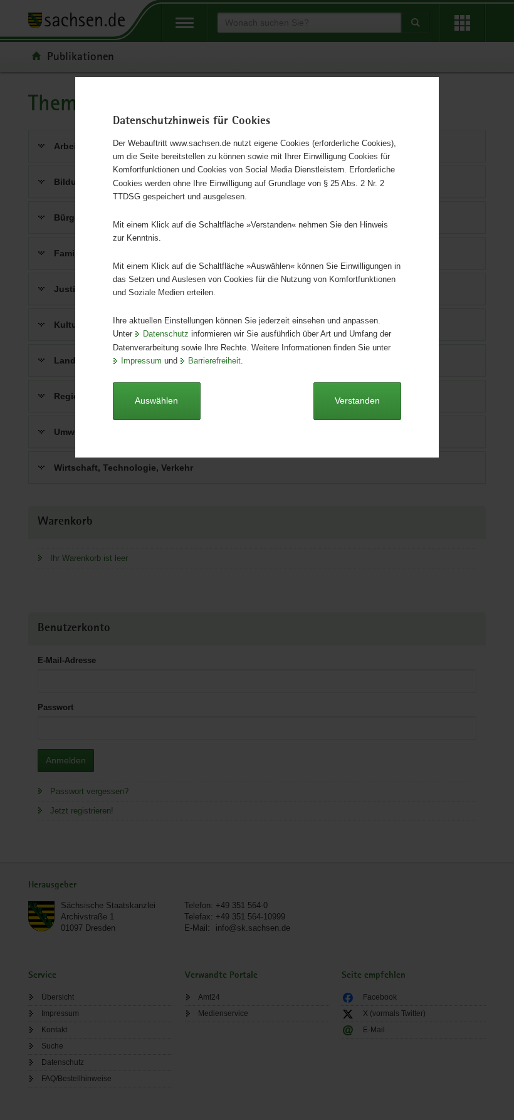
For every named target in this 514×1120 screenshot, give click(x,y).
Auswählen (156, 400)
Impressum (141, 360)
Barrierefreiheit (214, 360)
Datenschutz (166, 333)
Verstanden (357, 400)
